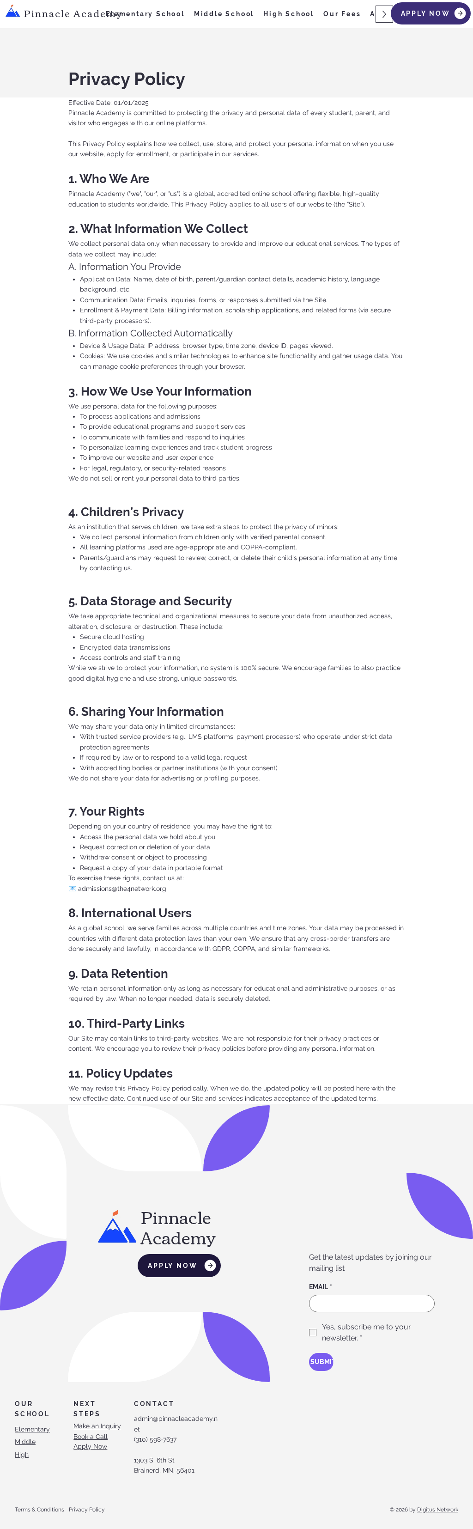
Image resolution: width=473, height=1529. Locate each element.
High (22, 1454)
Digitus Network (437, 1509)
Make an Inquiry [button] (97, 1426)
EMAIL (320, 1287)
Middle (25, 1441)
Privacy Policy (87, 1509)
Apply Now (90, 1446)
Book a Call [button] (90, 1436)
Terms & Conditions (39, 1509)
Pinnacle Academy (73, 12)
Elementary (32, 1429)
